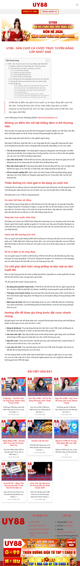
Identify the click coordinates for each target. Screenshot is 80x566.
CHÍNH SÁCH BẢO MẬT (39, 529)
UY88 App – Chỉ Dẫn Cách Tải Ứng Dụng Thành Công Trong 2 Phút (33, 85)
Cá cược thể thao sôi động (21, 70)
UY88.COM (68, 526)
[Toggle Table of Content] (46, 61)
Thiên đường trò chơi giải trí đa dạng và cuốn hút (26, 68)
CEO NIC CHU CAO (38, 526)
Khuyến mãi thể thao (22, 92)
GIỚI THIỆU (34, 522)
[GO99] (40, 552)
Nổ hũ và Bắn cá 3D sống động (22, 76)
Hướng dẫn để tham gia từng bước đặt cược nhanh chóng (28, 81)
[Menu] (77, 4)
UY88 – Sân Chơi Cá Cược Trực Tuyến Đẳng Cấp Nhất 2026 (27, 64)
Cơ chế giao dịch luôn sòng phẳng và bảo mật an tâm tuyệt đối (30, 79)
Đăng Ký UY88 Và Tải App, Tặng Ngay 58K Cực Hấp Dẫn (31, 93)
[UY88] (40, 543)
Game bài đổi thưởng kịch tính (22, 74)
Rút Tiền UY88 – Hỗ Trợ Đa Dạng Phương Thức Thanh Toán (31, 87)
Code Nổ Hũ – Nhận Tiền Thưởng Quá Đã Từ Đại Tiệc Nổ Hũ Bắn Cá (33, 95)
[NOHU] (40, 561)
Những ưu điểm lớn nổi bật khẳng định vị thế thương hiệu (28, 66)
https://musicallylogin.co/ (66, 532)
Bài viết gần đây (16, 83)
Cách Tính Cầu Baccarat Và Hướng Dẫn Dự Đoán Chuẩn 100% (32, 97)
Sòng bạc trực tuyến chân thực (22, 72)
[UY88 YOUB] (40, 4)
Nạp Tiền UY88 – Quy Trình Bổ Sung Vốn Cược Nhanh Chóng (32, 88)
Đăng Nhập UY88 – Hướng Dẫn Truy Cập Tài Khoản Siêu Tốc (31, 90)
